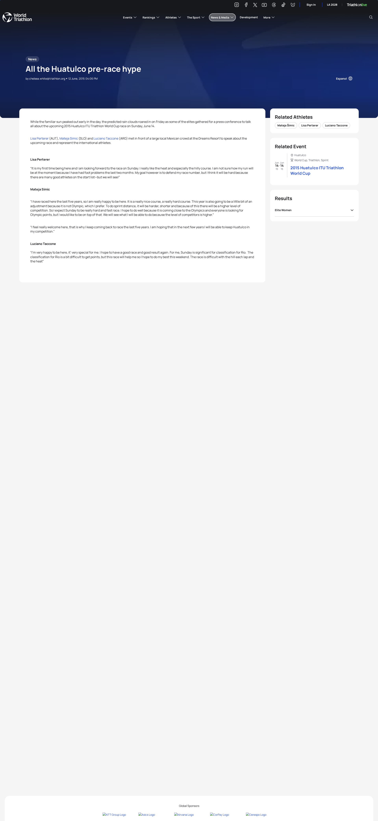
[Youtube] (264, 5)
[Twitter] (255, 5)
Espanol (341, 78)
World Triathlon (17, 17)
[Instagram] (236, 5)
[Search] (371, 17)
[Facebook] (246, 5)
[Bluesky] (292, 5)
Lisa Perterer (39, 138)
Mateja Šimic (286, 125)
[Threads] (273, 5)
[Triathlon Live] (357, 5)
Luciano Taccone (106, 138)
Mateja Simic (68, 138)
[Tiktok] (283, 5)
